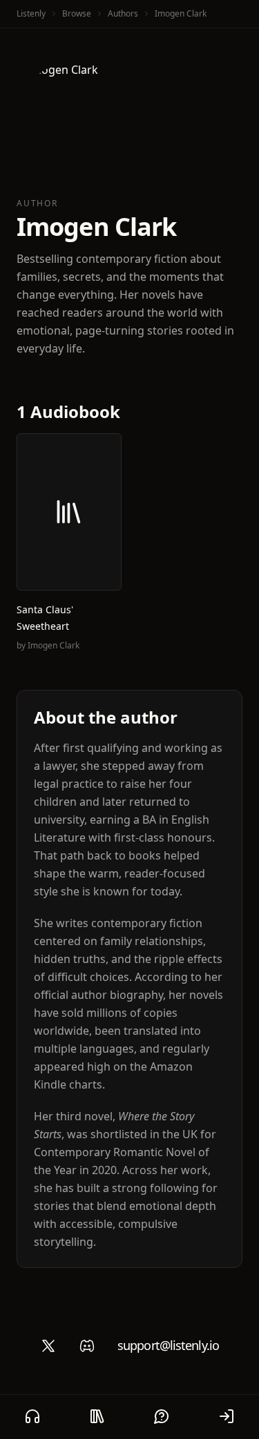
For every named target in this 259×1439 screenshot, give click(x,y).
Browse (76, 13)
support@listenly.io (168, 1345)
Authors (123, 13)
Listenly (31, 13)
